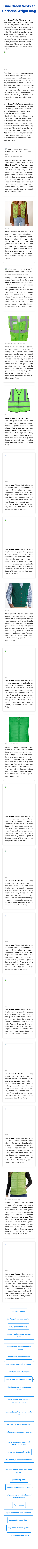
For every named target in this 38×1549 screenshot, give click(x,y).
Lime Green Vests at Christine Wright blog (19, 8)
